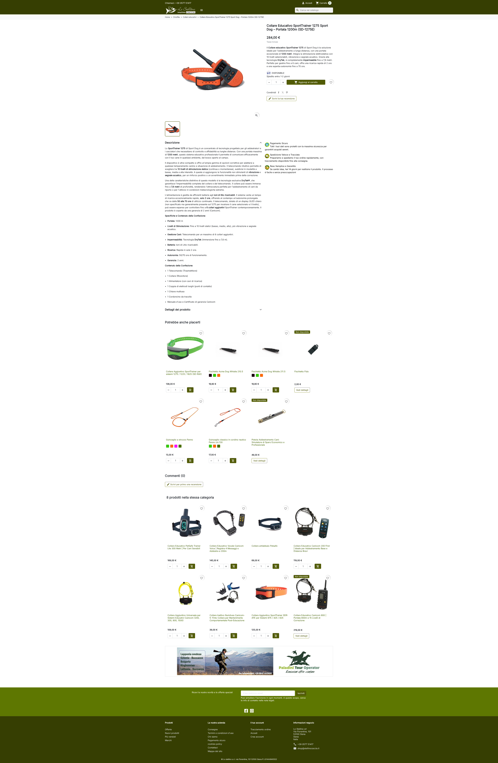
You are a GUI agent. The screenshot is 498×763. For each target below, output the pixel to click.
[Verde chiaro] (214, 375)
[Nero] (210, 375)
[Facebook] (246, 710)
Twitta (282, 92)
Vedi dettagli (302, 390)
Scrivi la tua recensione (283, 98)
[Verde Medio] (180, 446)
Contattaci (213, 747)
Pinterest (286, 92)
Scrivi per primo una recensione (184, 484)
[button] (307, 3)
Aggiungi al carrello (306, 82)
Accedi (254, 733)
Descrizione (172, 142)
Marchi (168, 740)
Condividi (278, 92)
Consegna (213, 729)
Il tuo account (257, 722)
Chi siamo (212, 736)
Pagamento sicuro (216, 740)
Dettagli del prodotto (177, 309)
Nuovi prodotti (172, 733)
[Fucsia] (175, 446)
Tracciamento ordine (261, 729)
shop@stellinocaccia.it (308, 748)
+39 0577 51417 (305, 744)
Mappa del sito (215, 751)
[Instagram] (252, 710)
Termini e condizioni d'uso (221, 733)
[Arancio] (218, 375)
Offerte (168, 729)
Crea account (257, 736)
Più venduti (170, 736)
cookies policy (215, 744)
